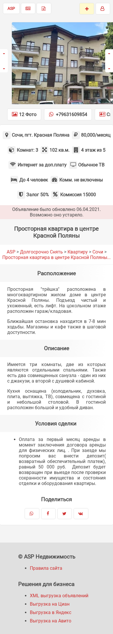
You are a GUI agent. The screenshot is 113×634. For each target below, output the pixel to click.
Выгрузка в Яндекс (50, 612)
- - (4, 60)
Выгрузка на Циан (50, 604)
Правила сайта (46, 568)
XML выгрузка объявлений (59, 595)
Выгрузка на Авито (50, 621)
